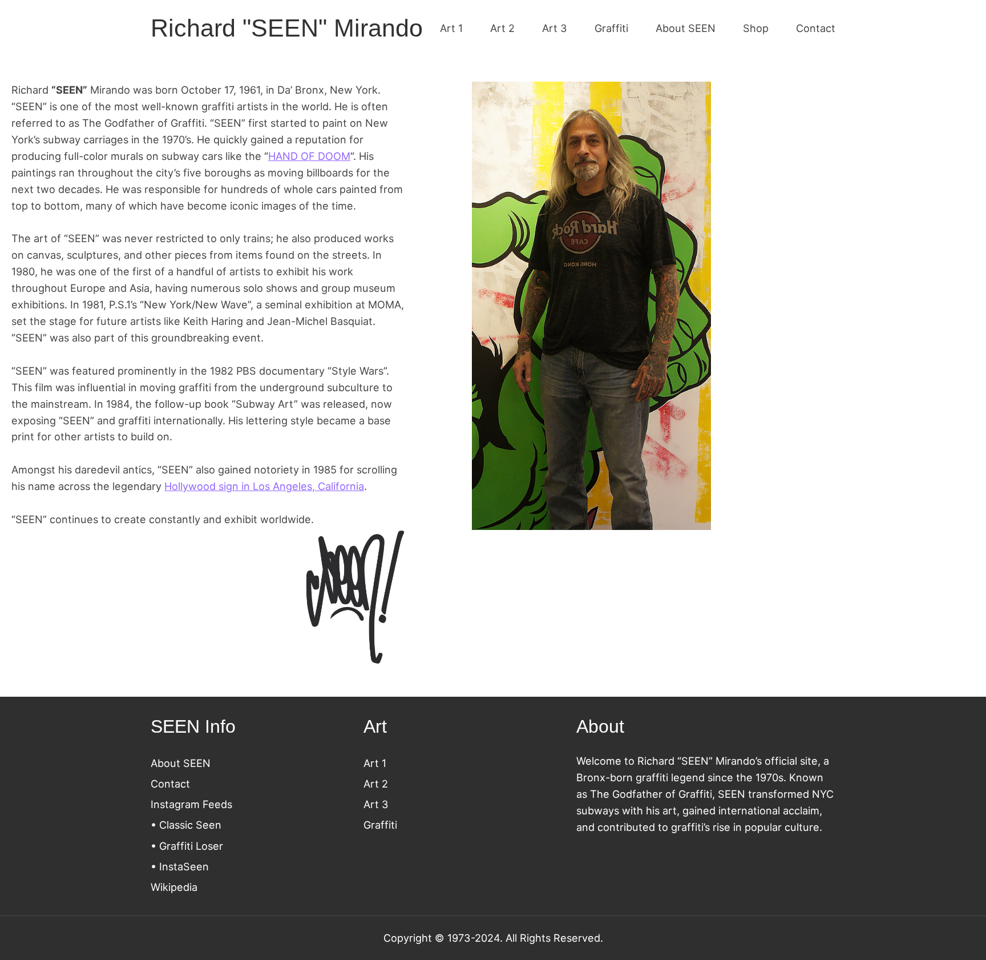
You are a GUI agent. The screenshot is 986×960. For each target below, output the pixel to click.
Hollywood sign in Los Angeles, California (264, 486)
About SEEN (181, 763)
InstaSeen (184, 866)
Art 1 (374, 763)
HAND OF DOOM (309, 156)
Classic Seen (190, 824)
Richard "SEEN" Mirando (287, 28)
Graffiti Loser (191, 846)
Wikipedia (174, 887)
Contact (170, 783)
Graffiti (380, 824)
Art (372, 783)
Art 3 (376, 804)
